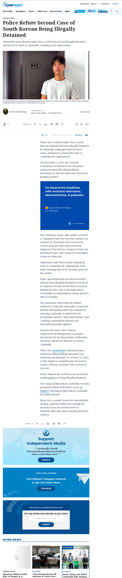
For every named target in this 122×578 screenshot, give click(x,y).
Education (55, 11)
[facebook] (35, 124)
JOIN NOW (46, 488)
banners (44, 390)
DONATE (46, 460)
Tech (30, 11)
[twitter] (40, 124)
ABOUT (94, 4)
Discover (7, 11)
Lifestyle (42, 11)
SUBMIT (46, 524)
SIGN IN (115, 4)
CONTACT (105, 4)
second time (59, 350)
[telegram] (51, 124)
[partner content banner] (64, 206)
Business (20, 11)
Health (68, 11)
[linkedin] (46, 124)
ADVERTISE (84, 4)
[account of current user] (112, 11)
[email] (57, 124)
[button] (76, 124)
